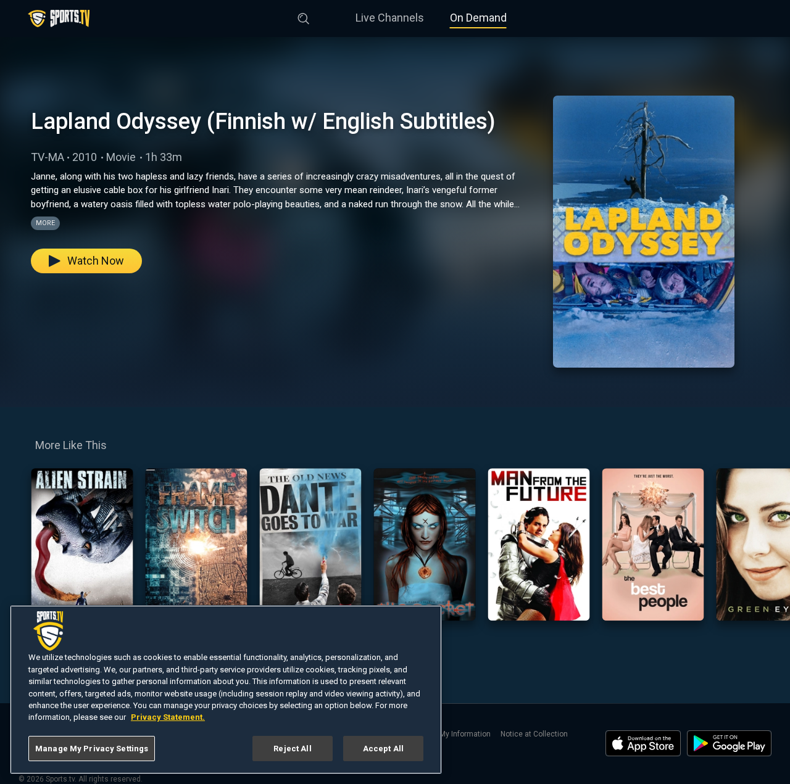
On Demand (478, 17)
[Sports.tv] (58, 18)
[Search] (303, 16)
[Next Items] (772, 545)
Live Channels (390, 17)
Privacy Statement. (168, 717)
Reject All (292, 748)
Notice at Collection (534, 734)
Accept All (383, 748)
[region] (226, 689)
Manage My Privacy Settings (91, 748)
